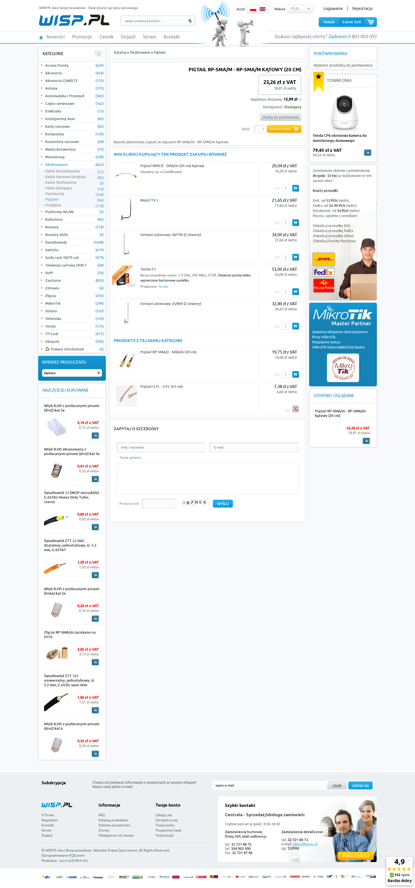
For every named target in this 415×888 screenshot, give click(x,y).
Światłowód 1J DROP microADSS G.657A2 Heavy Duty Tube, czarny (71, 497)
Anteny (74, 88)
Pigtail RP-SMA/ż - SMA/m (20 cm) (168, 352)
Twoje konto (165, 825)
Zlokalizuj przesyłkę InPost (333, 236)
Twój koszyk (165, 835)
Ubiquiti (74, 341)
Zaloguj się (164, 815)
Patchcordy (74, 193)
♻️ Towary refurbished (74, 349)
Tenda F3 (148, 269)
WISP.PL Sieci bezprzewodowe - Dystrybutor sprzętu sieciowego (88, 8)
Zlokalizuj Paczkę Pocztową (334, 241)
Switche (74, 250)
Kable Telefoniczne (74, 182)
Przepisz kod (129, 503)
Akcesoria (74, 73)
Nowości (56, 37)
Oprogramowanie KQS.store (63, 855)
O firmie (48, 815)
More (95, 435)
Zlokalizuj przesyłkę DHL (332, 226)
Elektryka (74, 111)
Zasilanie (74, 280)
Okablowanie (74, 164)
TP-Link (74, 334)
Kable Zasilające (74, 188)
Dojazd (128, 37)
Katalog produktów (113, 820)
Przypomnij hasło (169, 830)
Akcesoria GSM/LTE (74, 80)
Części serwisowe (74, 103)
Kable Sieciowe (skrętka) (74, 176)
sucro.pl (65, 860)
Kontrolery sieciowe (74, 141)
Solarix (74, 311)
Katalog (120, 52)
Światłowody (74, 242)
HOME (41, 37)
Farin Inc (81, 860)
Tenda (74, 326)
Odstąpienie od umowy (116, 835)
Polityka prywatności (114, 825)
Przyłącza (74, 205)
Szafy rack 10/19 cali (74, 257)
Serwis (149, 37)
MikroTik (74, 303)
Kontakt (172, 37)
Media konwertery (74, 149)
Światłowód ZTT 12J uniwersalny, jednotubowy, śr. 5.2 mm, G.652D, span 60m (69, 680)
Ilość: (246, 129)
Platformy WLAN (74, 211)
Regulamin (50, 820)
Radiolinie (74, 219)
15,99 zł (290, 99)
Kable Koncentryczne (74, 171)
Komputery (74, 134)
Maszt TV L (149, 200)
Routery (74, 227)
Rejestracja (362, 8)
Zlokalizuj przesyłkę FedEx (333, 231)
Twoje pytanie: (130, 457)
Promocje (82, 37)
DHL (324, 259)
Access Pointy (74, 65)
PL (253, 9)
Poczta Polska (324, 285)
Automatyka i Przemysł (74, 96)
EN (262, 9)
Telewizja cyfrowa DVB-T (74, 265)
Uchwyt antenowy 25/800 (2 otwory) (170, 303)
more (367, 153)
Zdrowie (74, 288)
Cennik (106, 37)
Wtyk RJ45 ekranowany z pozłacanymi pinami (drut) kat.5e (72, 451)
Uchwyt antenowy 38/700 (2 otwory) (170, 234)
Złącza (74, 295)
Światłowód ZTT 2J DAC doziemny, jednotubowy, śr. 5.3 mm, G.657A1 (70, 545)
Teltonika (74, 318)
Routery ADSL (74, 234)
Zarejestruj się (167, 820)
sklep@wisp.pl (305, 844)
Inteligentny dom (74, 118)
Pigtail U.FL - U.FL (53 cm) (161, 386)
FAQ (102, 815)
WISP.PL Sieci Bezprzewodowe (68, 850)
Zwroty (104, 830)
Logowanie (333, 8)
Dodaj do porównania (281, 117)
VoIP (74, 272)
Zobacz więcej (355, 856)
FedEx (323, 272)
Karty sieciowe (74, 126)
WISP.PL (74, 20)
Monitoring (74, 157)
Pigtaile (74, 199)
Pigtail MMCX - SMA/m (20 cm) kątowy (172, 165)
